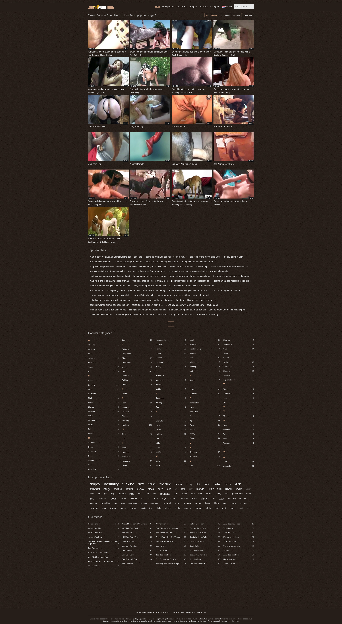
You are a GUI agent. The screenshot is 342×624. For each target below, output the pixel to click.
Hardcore (137, 461)
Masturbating (205, 349)
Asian (103, 367)
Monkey (205, 367)
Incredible (171, 376)
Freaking (137, 420)
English (228, 6)
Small (238, 353)
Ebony (137, 394)
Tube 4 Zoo (238, 550)
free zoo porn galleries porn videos (149, 276)
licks (159, 508)
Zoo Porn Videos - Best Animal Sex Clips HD (103, 542)
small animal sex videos (101, 314)
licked (194, 498)
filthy (112, 494)
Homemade (171, 340)
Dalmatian (137, 349)
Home (157, 6)
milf (248, 508)
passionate (237, 494)
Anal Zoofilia (103, 566)
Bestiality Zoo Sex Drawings (171, 564)
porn (160, 488)
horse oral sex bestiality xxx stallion (161, 262)
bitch (216, 503)
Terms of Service (145, 612)
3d (89, 242)
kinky (248, 494)
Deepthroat (137, 354)
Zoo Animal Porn (205, 541)
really (191, 489)
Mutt (205, 371)
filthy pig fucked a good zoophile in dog (147, 310)
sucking (232, 498)
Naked (205, 380)
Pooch (205, 429)
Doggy (91, 92)
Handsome (137, 456)
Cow (103, 465)
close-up (94, 508)
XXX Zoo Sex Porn (205, 564)
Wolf (238, 439)
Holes (102, 55)
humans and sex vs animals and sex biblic (110, 295)
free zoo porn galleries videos (226, 290)
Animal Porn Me (103, 533)
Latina (171, 430)
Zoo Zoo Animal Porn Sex (171, 559)
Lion (171, 439)
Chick (103, 447)
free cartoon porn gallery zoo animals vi (175, 314)
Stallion (109, 55)
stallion (217, 484)
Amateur (103, 349)
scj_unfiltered (238, 380)
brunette (165, 493)
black (151, 488)
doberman (93, 503)
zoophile (165, 484)
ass (149, 498)
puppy (131, 494)
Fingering (137, 407)
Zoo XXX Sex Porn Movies (103, 557)
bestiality (111, 484)
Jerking (171, 402)
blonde (200, 488)
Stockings (238, 367)
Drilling (137, 380)
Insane (171, 384)
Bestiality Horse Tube (205, 537)
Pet (205, 416)
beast (114, 498)
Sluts (238, 349)
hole (213, 498)
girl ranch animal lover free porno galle (146, 271)
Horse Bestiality (205, 550)
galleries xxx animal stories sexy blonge (147, 290)
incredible (105, 503)
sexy (106, 489)
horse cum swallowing (207, 314)
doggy (95, 484)
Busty (103, 433)
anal (193, 494)
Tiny (238, 398)
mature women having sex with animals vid (110, 286)
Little (171, 443)
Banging (95, 55)
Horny (227, 92)
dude (168, 508)
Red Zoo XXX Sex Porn (103, 552)
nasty (184, 494)
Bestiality (217, 55)
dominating (133, 503)
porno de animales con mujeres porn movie (166, 257)
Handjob (137, 452)
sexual (198, 503)
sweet (239, 489)
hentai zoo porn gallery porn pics (147, 305)
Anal (103, 354)
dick (238, 484)
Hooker (171, 344)
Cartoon (103, 443)
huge (164, 498)
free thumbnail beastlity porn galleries (107, 290)
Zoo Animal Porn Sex (205, 555)
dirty (200, 494)
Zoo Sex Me (137, 533)
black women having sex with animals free (189, 290)
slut (198, 484)
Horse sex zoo (238, 559)
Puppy (205, 434)
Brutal (103, 425)
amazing (118, 489)
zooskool (138, 257)
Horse (112, 242)
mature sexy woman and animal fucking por (110, 257)
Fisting (137, 416)
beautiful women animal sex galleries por (109, 305)
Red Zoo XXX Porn (137, 559)
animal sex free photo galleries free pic (187, 310)
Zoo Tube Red (238, 533)
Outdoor (205, 394)
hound (209, 494)
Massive (205, 344)
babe (222, 498)
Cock (132, 92)
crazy (218, 494)
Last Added (181, 6)
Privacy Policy (164, 612)
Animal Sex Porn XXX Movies (137, 524)
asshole (133, 498)
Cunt (137, 340)
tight (219, 489)
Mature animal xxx (238, 537)
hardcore (187, 503)
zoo (92, 498)
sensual (199, 508)
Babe (136, 55)
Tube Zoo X (238, 528)
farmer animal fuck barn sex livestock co (229, 266)
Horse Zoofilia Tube (205, 533)
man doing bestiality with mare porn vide (135, 314)
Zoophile (238, 466)
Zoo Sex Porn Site (137, 546)
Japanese (171, 398)
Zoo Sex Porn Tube (205, 528)
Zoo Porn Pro (137, 564)
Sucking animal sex (238, 546)
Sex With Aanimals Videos (171, 528)
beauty (133, 508)
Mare (171, 465)
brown (233, 503)
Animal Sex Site (137, 541)
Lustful (171, 452)
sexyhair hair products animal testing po (152, 286)
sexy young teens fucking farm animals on (194, 286)
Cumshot (226, 55)
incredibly (242, 498)
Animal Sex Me (103, 528)
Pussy (205, 438)
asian (123, 503)
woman (248, 489)
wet (139, 494)
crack (241, 508)
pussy (140, 488)
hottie (207, 503)
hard (183, 489)
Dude (137, 384)
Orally (233, 55)
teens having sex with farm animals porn (185, 305)
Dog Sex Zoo (205, 559)
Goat (137, 439)
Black (174, 55)
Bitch (103, 398)
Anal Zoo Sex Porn (238, 555)
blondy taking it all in (233, 257)
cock (206, 484)
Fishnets (137, 412)
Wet (238, 425)
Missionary (205, 362)
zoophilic (173, 498)
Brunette (95, 242)
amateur (122, 494)
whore (92, 494)
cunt (176, 494)
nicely (104, 508)
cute (155, 494)
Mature (205, 353)
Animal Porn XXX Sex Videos (171, 537)
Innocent (171, 380)
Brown (103, 416)
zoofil (224, 508)
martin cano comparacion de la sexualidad (110, 276)
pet (142, 498)
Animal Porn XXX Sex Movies (103, 561)
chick (204, 498)
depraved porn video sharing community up (189, 276)
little (115, 503)
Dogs (142, 55)
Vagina (238, 416)
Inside (171, 389)
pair (217, 508)
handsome (187, 508)
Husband (171, 362)
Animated (103, 362)
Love (171, 447)
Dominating (137, 376)
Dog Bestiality (137, 550)
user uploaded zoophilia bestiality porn (227, 310)
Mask (205, 340)
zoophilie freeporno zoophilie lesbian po (190, 281)
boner (232, 508)
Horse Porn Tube (103, 524)
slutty (208, 508)
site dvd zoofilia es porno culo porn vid (192, 295)
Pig (205, 420)
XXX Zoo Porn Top (137, 537)
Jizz (171, 407)
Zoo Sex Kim (103, 548)
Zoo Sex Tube (238, 564)
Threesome (238, 393)
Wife (238, 434)
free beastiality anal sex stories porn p (194, 300)
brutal (151, 508)
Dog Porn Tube (171, 546)
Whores (238, 430)
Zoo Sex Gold (137, 555)
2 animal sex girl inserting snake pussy (231, 276)
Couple (103, 460)
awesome (102, 498)
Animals (216, 204)
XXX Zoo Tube (238, 541)
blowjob (229, 489)
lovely (211, 489)
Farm (221, 92)
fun (176, 489)
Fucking (189, 204)
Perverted (205, 412)
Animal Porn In (171, 524)
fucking (128, 484)
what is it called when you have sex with (148, 266)
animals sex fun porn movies (128, 262)
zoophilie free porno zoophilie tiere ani (108, 266)
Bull (103, 429)
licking (113, 508)
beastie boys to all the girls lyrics (205, 257)
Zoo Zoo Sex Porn (171, 555)
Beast (215, 92)
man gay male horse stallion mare (197, 262)
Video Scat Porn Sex (171, 541)
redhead (167, 503)
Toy (238, 402)
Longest (193, 6)
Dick (101, 242)
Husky (171, 367)
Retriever (205, 456)
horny (189, 484)
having (228, 484)
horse (152, 484)
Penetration (205, 403)
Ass (89, 55)
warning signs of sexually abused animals (109, 281)
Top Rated (203, 6)
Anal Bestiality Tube (238, 524)
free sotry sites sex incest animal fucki (150, 281)
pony (177, 503)
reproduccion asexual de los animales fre (187, 271)
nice (147, 494)
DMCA (176, 612)
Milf (205, 358)
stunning (143, 503)
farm (169, 489)
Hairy (185, 55)
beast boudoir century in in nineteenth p (188, 266)
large (226, 494)
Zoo (238, 461)
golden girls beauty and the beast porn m (153, 300)
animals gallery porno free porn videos (108, 310)
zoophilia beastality (219, 271)
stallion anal (212, 305)
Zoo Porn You (171, 550)
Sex (190, 92)
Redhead (205, 452)
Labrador (171, 421)
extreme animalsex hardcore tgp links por (231, 281)
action (178, 484)
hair (224, 503)
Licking (171, 434)
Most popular (168, 6)
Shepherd (238, 344)
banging (129, 489)
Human (171, 358)
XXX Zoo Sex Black (137, 528)
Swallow (238, 375)
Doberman (137, 362)
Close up (184, 92)
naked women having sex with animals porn (110, 300)
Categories (215, 6)
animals (184, 498)
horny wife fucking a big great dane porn (152, 295)
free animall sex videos (101, 262)
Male (171, 461)
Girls (137, 434)
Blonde (103, 407)
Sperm (238, 358)
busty (177, 508)
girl (105, 494)
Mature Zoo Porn (205, 524)
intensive (123, 508)
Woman (238, 443)
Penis (205, 407)
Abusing (103, 345)
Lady (96, 204)
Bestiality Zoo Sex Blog (193, 612)
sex (141, 484)
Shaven (238, 340)
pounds (142, 508)
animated (154, 503)
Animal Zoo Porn (103, 537)
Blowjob (103, 411)
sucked (123, 498)
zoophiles (242, 503)
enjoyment (95, 489)
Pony (205, 425)
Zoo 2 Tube (205, 546)
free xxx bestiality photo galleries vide (107, 271)
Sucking (238, 371)
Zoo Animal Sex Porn (171, 533)
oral (156, 498)
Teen (238, 389)
